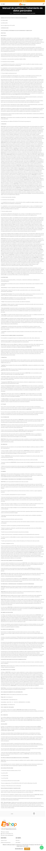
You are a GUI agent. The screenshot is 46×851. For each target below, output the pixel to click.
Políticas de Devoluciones (5, 842)
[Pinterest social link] (24, 1)
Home (11, 13)
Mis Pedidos (18, 842)
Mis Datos (18, 840)
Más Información (19, 848)
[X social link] (21, 1)
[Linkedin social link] (26, 1)
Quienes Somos (4, 840)
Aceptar (27, 848)
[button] (41, 847)
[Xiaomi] (34, 814)
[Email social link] (22, 1)
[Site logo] (22, 3)
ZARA (12, 813)
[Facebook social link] (19, 1)
